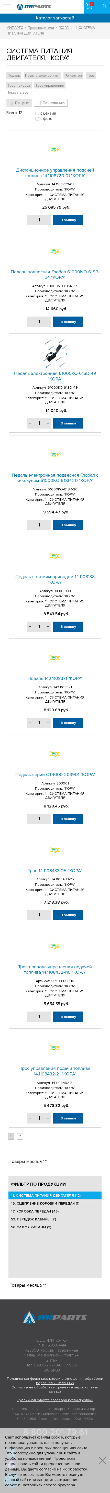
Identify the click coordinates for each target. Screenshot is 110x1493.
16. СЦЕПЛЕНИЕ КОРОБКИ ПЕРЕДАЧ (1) (45, 1203)
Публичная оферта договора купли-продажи (55, 1400)
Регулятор (73, 75)
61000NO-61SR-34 (62, 286)
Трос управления (50, 85)
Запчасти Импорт (82, 1409)
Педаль (14, 75)
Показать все (17, 92)
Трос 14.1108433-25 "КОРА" (55, 870)
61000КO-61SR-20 (63, 489)
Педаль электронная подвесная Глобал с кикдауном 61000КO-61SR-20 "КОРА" (55, 478)
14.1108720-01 (63, 184)
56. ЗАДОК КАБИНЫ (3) (31, 1227)
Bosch (35, 1414)
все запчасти (83, 1414)
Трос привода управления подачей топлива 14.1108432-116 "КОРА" (55, 969)
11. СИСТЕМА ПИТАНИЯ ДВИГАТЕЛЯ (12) (46, 1195)
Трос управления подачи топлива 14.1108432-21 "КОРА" (55, 1071)
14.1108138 (62, 591)
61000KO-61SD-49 (63, 387)
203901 (63, 783)
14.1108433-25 (62, 879)
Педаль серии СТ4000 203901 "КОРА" (55, 774)
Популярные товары (47, 1409)
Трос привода (19, 85)
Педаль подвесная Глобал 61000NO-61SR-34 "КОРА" (55, 274)
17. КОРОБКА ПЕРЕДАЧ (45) (35, 1211)
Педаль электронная (42, 75)
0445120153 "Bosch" (33, 1419)
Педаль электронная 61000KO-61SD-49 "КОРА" (55, 376)
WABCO (20, 1414)
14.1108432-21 (62, 1083)
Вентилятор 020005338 (73, 1419)
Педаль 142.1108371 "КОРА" (55, 678)
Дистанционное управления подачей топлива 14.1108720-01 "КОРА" (55, 172)
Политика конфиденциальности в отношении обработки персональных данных (55, 1380)
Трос (91, 75)
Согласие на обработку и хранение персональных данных (55, 1389)
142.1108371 (62, 687)
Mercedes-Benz (56, 1414)
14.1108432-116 (62, 981)
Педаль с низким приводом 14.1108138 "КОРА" (55, 579)
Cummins (19, 1409)
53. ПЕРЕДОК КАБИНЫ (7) (33, 1219)
